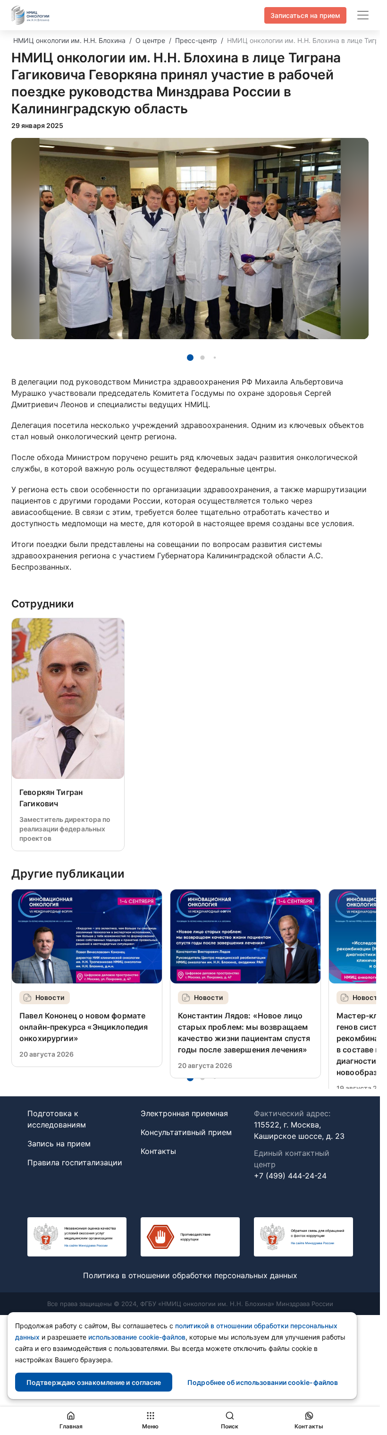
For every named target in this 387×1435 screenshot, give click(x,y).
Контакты (158, 1151)
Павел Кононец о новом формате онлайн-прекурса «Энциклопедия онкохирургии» (83, 1027)
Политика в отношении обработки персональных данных (190, 1275)
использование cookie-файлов (136, 1337)
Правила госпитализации (74, 1162)
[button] (190, 357)
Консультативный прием (186, 1132)
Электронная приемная (184, 1113)
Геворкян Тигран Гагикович (51, 797)
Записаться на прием (305, 15)
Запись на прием (59, 1143)
